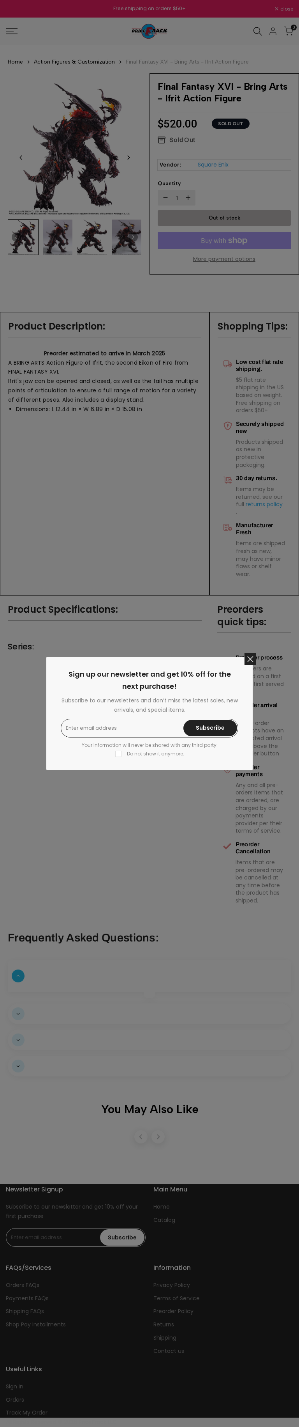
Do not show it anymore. (155, 753)
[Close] (250, 659)
